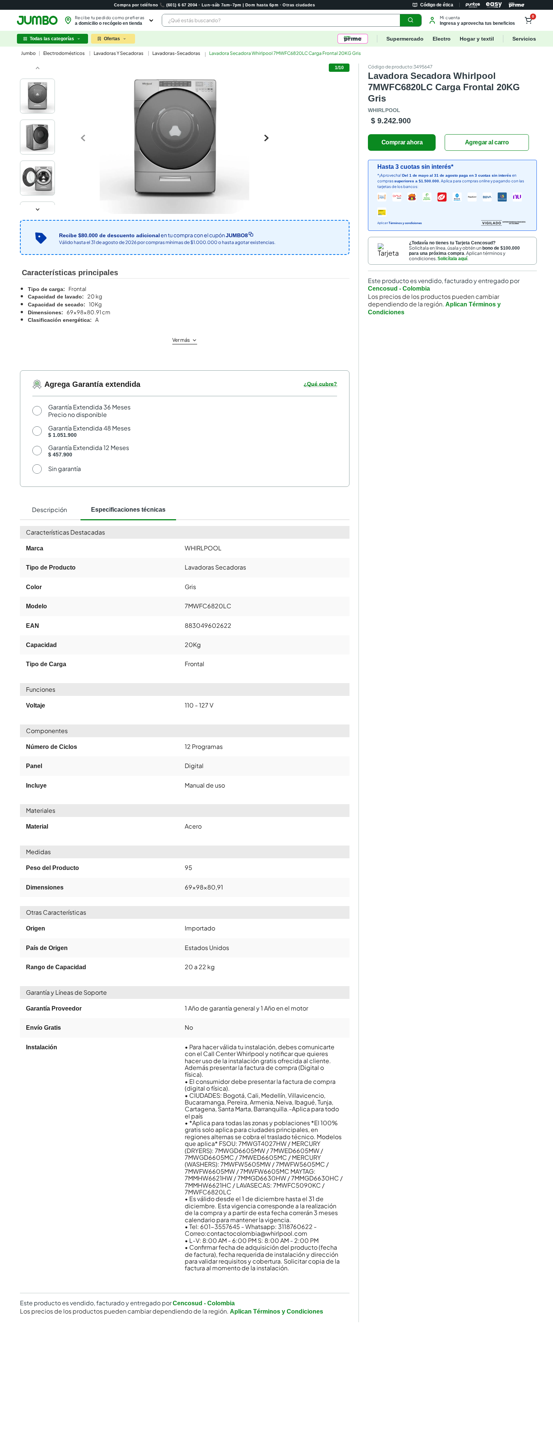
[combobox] (292, 20)
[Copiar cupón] (251, 234)
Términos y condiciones (405, 223)
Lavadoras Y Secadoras (118, 53)
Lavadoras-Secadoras (176, 53)
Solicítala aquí (452, 258)
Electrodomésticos (64, 53)
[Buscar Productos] (411, 20)
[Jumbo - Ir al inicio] (37, 20)
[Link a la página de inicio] (27, 53)
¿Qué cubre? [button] (320, 384)
